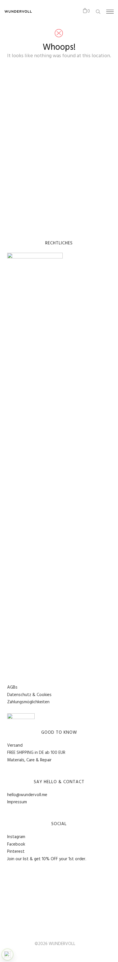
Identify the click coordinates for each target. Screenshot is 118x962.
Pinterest (16, 851)
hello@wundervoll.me (27, 795)
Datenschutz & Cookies (29, 694)
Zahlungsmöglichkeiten (28, 702)
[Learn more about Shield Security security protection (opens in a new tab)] (7, 954)
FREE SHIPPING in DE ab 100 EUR (36, 752)
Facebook (16, 844)
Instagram (16, 836)
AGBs (12, 687)
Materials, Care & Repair (29, 760)
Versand (15, 745)
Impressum (17, 802)
